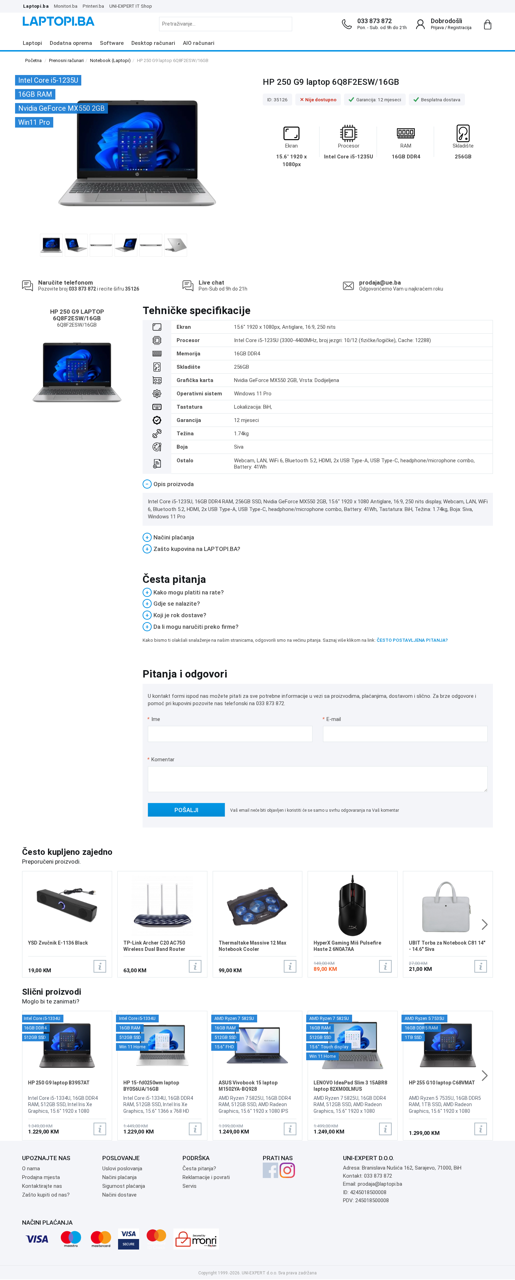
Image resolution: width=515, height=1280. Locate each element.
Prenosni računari (66, 60)
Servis (190, 1186)
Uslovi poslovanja (122, 1168)
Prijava (437, 27)
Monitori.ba (65, 6)
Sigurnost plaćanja (123, 1186)
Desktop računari (153, 43)
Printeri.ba (93, 6)
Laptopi (32, 43)
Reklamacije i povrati (206, 1177)
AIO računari (198, 43)
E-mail (332, 719)
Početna (33, 60)
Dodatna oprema (71, 43)
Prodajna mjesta (41, 1177)
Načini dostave (119, 1195)
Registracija (460, 27)
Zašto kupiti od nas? (46, 1195)
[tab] (318, 484)
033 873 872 (374, 21)
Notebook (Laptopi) (110, 60)
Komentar (160, 759)
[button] (484, 924)
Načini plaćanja (119, 1177)
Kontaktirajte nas (42, 1186)
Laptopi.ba (36, 6)
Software (112, 43)
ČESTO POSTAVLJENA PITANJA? (412, 640)
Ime (154, 719)
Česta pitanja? (199, 1168)
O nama (31, 1168)
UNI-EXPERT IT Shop (130, 6)
